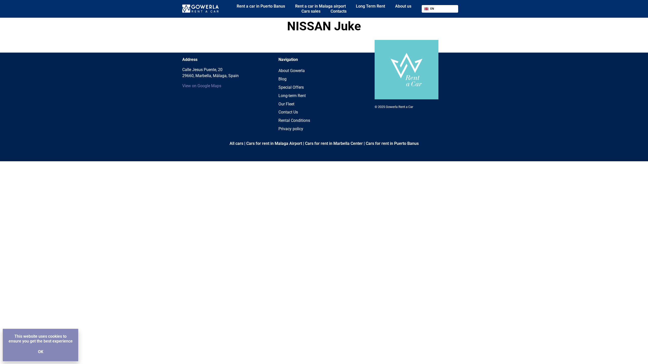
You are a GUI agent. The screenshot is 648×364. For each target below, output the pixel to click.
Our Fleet (286, 104)
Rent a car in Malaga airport (320, 6)
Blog (282, 79)
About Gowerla (291, 70)
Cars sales (310, 11)
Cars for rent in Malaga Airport (274, 143)
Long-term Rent (292, 95)
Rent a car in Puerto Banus (261, 6)
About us (403, 6)
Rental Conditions (294, 120)
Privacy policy (290, 128)
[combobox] (440, 9)
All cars (236, 143)
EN (432, 8)
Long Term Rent (370, 6)
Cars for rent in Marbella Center (334, 143)
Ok (40, 351)
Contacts (339, 11)
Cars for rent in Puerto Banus (392, 143)
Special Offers (291, 87)
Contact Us (288, 112)
